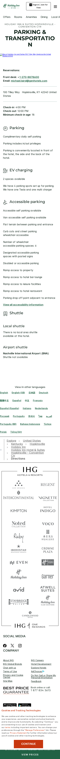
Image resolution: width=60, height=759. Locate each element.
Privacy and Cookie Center (13, 676)
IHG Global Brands (12, 664)
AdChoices (36, 671)
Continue (28, 744)
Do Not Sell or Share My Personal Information (43, 676)
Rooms (18, 16)
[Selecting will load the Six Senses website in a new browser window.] (18, 483)
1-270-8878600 (29, 77)
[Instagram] (20, 646)
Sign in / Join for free (40, 6)
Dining (44, 16)
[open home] (2, 450)
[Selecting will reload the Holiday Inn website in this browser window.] (18, 575)
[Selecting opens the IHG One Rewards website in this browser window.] (30, 626)
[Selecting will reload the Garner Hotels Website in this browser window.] (47, 575)
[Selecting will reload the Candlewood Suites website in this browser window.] (30, 614)
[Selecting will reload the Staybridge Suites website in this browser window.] (18, 601)
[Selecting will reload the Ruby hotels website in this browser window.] (18, 536)
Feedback (36, 681)
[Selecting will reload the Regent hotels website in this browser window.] (47, 483)
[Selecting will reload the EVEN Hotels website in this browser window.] (18, 562)
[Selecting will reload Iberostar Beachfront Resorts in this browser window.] (18, 549)
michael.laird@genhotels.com (29, 80)
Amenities (31, 16)
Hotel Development (41, 664)
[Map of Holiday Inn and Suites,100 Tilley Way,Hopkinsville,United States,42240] (30, 56)
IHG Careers (37, 660)
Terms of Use (10, 671)
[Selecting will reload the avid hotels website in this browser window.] (18, 588)
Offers (6, 16)
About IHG (8, 660)
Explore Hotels (38, 667)
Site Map (7, 681)
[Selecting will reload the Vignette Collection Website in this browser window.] (47, 496)
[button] (55, 6)
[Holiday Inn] (11, 6)
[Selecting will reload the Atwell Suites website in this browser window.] (47, 588)
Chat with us (9, 667)
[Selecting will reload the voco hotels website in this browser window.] (47, 523)
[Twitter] (12, 646)
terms (7, 727)
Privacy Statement (18, 732)
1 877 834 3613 (41, 690)
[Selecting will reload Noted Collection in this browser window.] (18, 523)
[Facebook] (5, 646)
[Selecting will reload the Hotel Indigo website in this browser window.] (47, 510)
